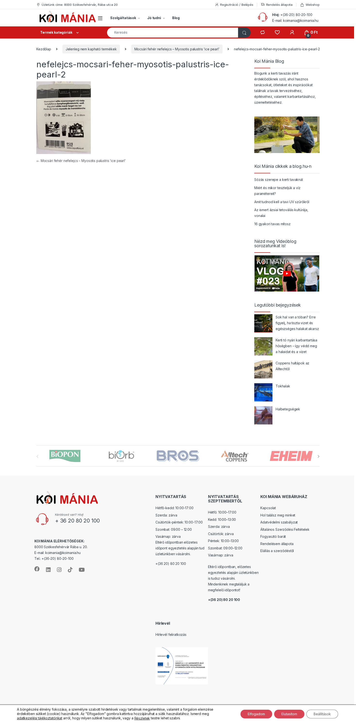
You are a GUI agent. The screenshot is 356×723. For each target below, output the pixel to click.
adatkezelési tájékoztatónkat (39, 718)
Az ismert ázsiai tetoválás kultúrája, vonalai (281, 213)
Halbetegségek (288, 409)
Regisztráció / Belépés (236, 5)
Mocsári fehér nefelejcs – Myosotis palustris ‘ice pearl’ (176, 49)
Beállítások (322, 714)
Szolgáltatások (123, 18)
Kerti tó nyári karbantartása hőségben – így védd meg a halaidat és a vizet (296, 346)
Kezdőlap (43, 49)
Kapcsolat (268, 508)
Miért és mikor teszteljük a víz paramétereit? (277, 191)
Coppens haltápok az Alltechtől (292, 366)
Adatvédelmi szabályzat (279, 522)
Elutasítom (289, 714)
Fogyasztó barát (273, 536)
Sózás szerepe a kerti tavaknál (278, 179)
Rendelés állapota (279, 5)
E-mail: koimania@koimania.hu (295, 20)
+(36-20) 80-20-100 (296, 15)
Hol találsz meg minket (277, 515)
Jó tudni (154, 18)
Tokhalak (283, 386)
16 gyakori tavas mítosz (272, 224)
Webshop (313, 5)
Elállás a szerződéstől (277, 551)
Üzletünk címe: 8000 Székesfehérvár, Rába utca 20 (80, 5)
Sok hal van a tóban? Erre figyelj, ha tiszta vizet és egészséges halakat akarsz (297, 323)
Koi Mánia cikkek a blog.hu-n (282, 166)
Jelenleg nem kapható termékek (91, 49)
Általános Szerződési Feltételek (285, 529)
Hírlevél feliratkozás (170, 634)
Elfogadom (256, 714)
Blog (176, 18)
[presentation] (318, 456)
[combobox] (172, 33)
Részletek (142, 718)
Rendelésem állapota (276, 544)
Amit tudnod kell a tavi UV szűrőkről (281, 202)
